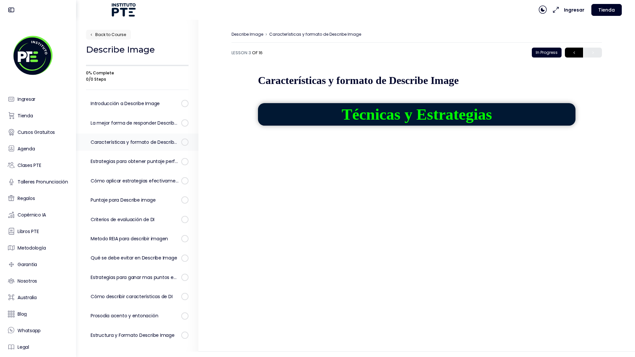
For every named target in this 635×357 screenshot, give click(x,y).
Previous (574, 53)
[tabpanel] (416, 180)
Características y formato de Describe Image (315, 34)
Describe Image (247, 34)
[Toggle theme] (542, 10)
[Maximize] (554, 10)
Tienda (606, 10)
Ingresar (574, 10)
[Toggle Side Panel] (11, 10)
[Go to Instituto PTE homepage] (32, 55)
